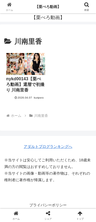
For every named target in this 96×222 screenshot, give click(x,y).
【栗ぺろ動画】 (48, 7)
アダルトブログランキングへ (48, 146)
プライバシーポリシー (48, 205)
